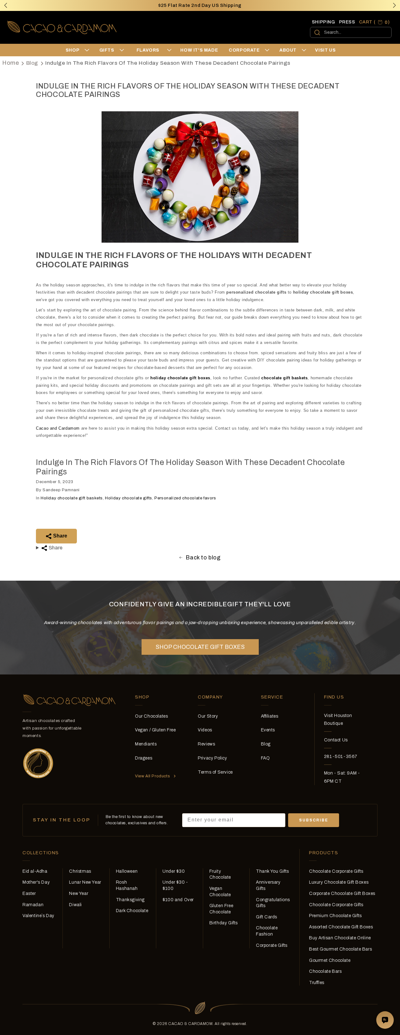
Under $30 (173, 871)
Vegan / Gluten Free (155, 730)
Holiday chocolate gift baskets (72, 498)
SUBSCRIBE (313, 820)
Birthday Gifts (223, 923)
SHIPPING (323, 22)
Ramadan (32, 904)
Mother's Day (36, 882)
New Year (78, 893)
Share (59, 535)
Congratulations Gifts (273, 902)
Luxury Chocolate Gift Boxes (338, 882)
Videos (205, 730)
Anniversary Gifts (268, 885)
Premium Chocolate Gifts (335, 915)
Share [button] (55, 547)
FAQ (265, 758)
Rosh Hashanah (127, 885)
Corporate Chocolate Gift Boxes (342, 893)
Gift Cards (266, 917)
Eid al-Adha (35, 871)
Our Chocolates (151, 716)
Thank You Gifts (272, 871)
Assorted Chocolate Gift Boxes (341, 927)
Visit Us (325, 50)
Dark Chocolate (132, 910)
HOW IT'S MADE (199, 50)
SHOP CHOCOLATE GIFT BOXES (200, 647)
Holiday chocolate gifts (128, 498)
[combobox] (351, 32)
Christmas (80, 871)
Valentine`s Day (38, 915)
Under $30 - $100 (175, 885)
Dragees (143, 758)
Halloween (127, 871)
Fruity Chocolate (220, 874)
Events (268, 730)
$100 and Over (178, 899)
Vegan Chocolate (220, 891)
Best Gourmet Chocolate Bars (340, 949)
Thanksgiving (130, 899)
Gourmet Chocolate (329, 960)
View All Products (152, 776)
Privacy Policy (212, 758)
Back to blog (203, 557)
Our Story (208, 716)
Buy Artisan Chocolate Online (340, 938)
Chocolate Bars (325, 971)
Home (10, 63)
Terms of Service (215, 772)
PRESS (347, 22)
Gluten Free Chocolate (221, 908)
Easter (29, 893)
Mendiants (146, 744)
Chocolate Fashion (267, 931)
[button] (394, 5)
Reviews (206, 744)
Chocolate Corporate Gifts (336, 871)
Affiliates (269, 716)
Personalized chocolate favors (185, 498)
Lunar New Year (85, 882)
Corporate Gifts (272, 945)
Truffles (316, 982)
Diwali (75, 904)
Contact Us (336, 740)
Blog (32, 63)
